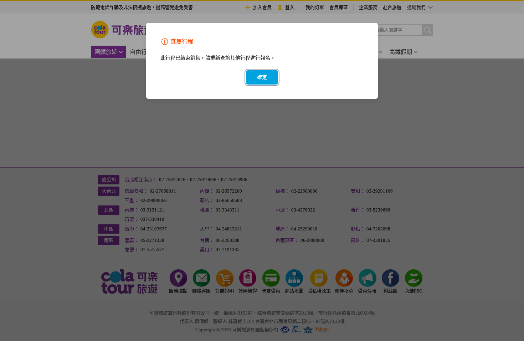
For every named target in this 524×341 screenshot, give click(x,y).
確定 (262, 77)
